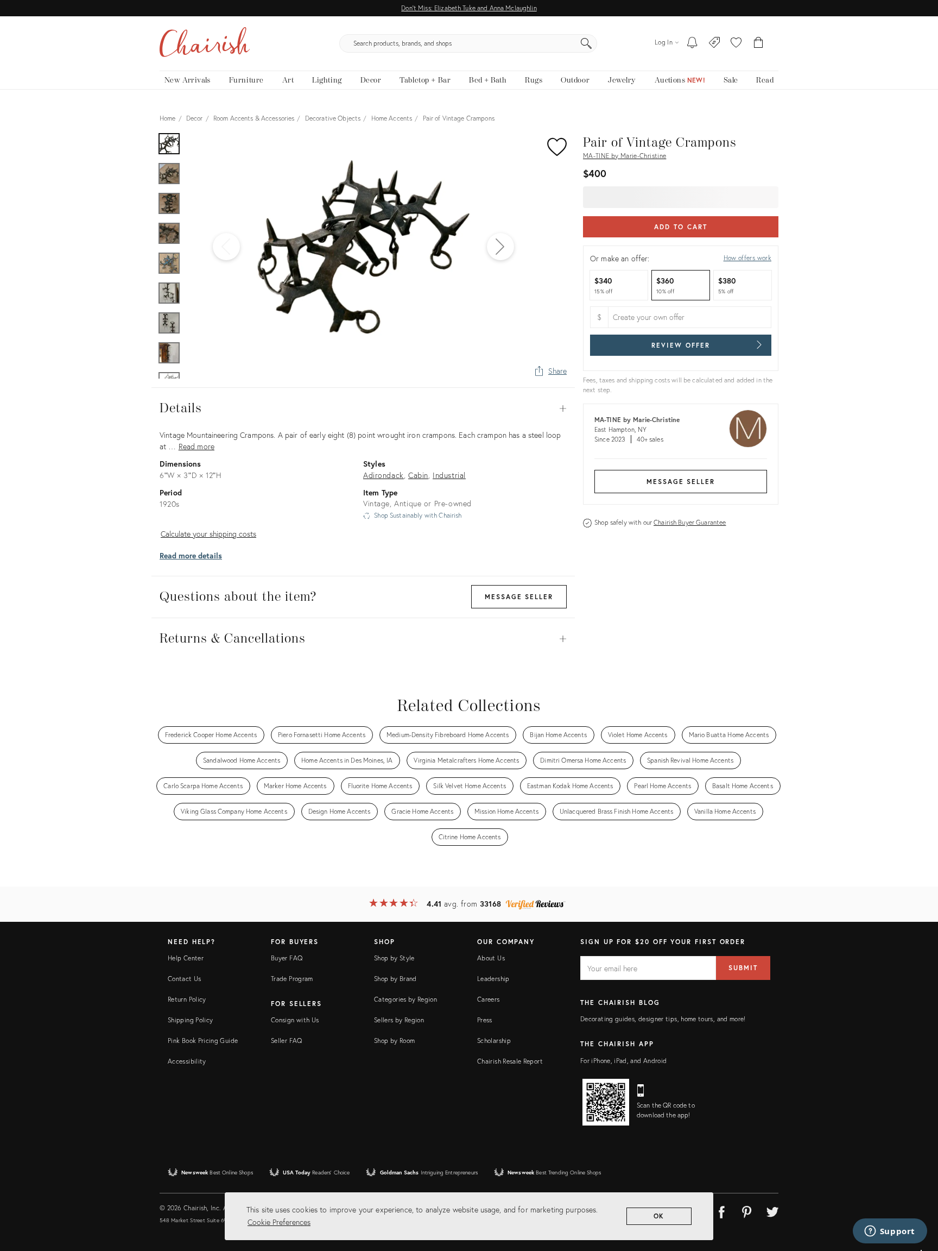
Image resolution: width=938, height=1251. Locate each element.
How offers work (747, 258)
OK (659, 1216)
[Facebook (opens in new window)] (721, 1210)
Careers (488, 999)
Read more (196, 446)
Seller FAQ (286, 1040)
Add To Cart (680, 227)
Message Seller (681, 481)
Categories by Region (405, 999)
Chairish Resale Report (510, 1061)
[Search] (586, 43)
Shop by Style (394, 958)
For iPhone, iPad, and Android (623, 1061)
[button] (736, 43)
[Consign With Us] (715, 43)
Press (484, 1020)
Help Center (186, 958)
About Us (491, 958)
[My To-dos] (692, 43)
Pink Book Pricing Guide (203, 1040)
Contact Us (184, 979)
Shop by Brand (395, 979)
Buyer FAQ (286, 958)
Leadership (493, 979)
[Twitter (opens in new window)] (772, 1210)
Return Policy (187, 999)
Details (363, 408)
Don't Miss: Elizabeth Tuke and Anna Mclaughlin (468, 8)
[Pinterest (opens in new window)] (747, 1210)
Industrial (449, 475)
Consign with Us (295, 1020)
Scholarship (494, 1040)
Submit (743, 968)
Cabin (418, 475)
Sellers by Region (399, 1020)
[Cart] (758, 43)
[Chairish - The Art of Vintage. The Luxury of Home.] (205, 43)
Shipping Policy (190, 1020)
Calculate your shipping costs (208, 534)
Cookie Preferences (279, 1222)
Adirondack (383, 475)
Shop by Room (394, 1040)
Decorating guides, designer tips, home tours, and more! (663, 1019)
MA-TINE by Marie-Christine (624, 156)
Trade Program (292, 979)
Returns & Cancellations (363, 639)
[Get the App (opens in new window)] (605, 1102)
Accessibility (187, 1061)
